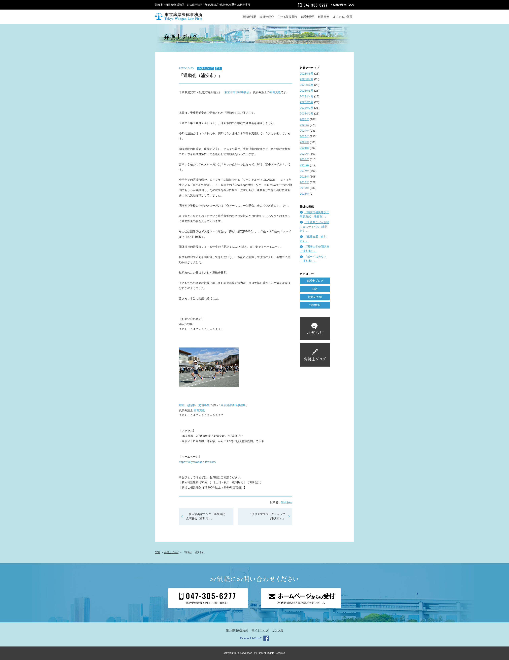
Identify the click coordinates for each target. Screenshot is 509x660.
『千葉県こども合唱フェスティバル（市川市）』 (314, 226)
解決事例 (323, 16)
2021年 (304, 147)
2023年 (304, 136)
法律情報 (315, 305)
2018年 (304, 165)
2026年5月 (306, 90)
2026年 (304, 119)
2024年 (304, 130)
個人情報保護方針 (237, 630)
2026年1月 (306, 113)
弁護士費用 (308, 16)
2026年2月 (306, 107)
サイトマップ (260, 630)
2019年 (304, 159)
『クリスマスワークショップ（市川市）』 (268, 516)
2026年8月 (306, 73)
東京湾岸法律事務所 (236, 92)
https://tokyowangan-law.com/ (197, 461)
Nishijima (286, 502)
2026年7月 (306, 79)
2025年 (304, 125)
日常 (218, 68)
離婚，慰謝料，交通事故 (194, 405)
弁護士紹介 (267, 16)
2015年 (304, 182)
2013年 (304, 193)
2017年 (304, 170)
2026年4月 (306, 96)
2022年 (304, 142)
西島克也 (275, 92)
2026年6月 (306, 84)
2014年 (304, 187)
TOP (157, 552)
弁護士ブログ (205, 68)
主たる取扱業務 (287, 16)
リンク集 (277, 630)
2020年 (304, 153)
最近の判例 (315, 296)
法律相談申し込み (343, 4)
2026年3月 (306, 102)
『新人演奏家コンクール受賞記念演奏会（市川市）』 (205, 516)
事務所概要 (249, 16)
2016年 (304, 176)
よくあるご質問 (343, 16)
